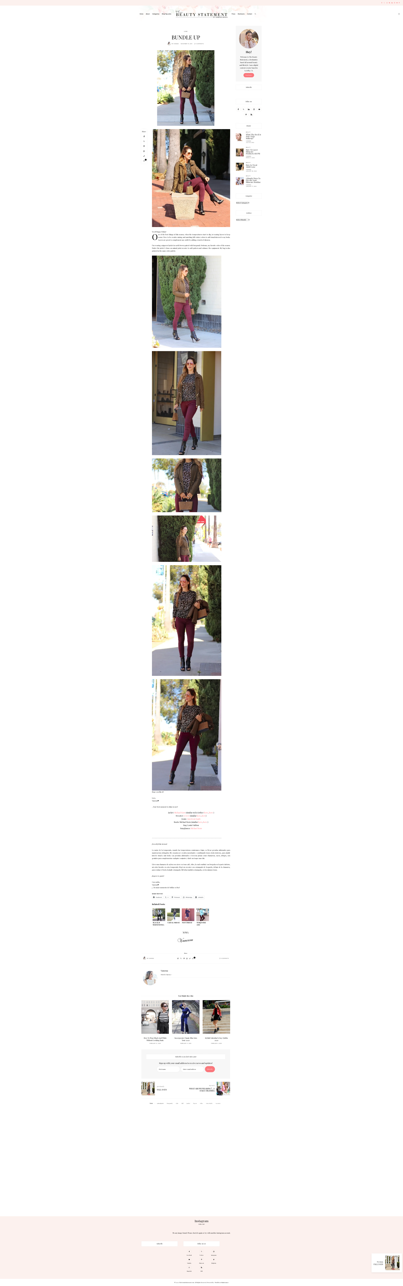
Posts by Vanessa (166, 974)
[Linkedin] (392, 3)
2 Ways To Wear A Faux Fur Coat (216, 1039)
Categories (155, 14)
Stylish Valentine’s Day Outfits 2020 (155, 1039)
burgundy (170, 1103)
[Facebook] (381, 3)
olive (201, 1103)
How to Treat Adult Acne (251, 166)
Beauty (248, 132)
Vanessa (176, 43)
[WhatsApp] (144, 151)
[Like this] (144, 161)
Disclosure (241, 14)
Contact (249, 14)
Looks (185, 31)
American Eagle (194, 819)
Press (233, 14)
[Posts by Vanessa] (169, 43)
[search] (255, 14)
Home (141, 14)
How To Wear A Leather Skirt (186, 1038)
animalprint (160, 1103)
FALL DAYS (378, 1264)
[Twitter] (384, 3)
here (206, 812)
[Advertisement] (251, 249)
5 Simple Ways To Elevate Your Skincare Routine (253, 180)
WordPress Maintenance (222, 1282)
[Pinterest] (399, 3)
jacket (188, 1103)
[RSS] (389, 3)
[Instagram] (394, 3)
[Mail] (387, 3)
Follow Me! (201, 1224)
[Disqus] (185, 1131)
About (148, 14)
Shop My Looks (166, 14)
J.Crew (186, 816)
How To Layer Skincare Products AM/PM (253, 152)
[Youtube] (396, 3)
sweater (218, 1103)
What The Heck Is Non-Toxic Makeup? (253, 136)
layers (195, 1103)
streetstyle (209, 1103)
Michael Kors (179, 812)
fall (182, 1103)
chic (177, 1103)
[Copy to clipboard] (144, 156)
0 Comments (200, 43)
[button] (144, 1023)
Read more (249, 75)
